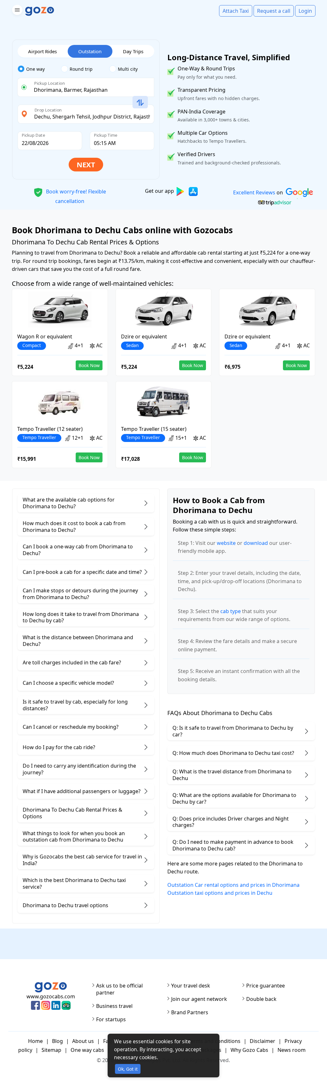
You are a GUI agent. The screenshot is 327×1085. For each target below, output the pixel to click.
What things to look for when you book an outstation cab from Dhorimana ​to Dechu (74, 836)
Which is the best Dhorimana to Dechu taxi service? (74, 883)
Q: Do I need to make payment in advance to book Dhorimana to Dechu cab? (232, 845)
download (256, 542)
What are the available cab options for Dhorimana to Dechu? (69, 503)
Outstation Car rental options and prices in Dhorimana (233, 884)
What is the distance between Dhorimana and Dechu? (78, 640)
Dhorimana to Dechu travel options (65, 905)
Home (35, 1041)
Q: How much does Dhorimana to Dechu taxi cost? (233, 752)
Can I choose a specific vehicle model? (68, 682)
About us (83, 1041)
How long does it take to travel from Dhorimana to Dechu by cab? (81, 617)
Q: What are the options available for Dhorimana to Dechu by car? (234, 798)
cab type (230, 611)
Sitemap (51, 1049)
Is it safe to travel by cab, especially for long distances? (75, 705)
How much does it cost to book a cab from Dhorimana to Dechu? (74, 526)
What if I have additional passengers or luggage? (82, 791)
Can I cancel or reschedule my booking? (70, 726)
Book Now (89, 365)
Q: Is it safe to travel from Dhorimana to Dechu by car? (232, 731)
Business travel (114, 1005)
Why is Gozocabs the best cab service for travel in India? (82, 860)
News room (292, 1049)
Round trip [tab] (81, 69)
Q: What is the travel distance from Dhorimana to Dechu (232, 775)
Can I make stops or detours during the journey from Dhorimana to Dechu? (80, 594)
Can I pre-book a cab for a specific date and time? (82, 571)
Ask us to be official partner (119, 989)
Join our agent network (199, 998)
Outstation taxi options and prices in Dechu (219, 892)
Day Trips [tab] (133, 51)
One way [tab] (35, 69)
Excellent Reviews (254, 192)
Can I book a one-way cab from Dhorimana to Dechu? (78, 550)
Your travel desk (190, 985)
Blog (57, 1041)
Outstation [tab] (90, 51)
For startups (111, 1019)
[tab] (39, 69)
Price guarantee (265, 985)
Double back (261, 998)
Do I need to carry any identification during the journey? (79, 769)
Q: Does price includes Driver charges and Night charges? (230, 822)
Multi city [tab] (128, 69)
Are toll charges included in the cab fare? (72, 662)
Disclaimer (262, 1041)
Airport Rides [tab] (42, 51)
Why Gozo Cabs (249, 1049)
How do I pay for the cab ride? (59, 747)
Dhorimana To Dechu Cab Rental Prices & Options (72, 813)
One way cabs (87, 1049)
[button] (16, 11)
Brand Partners (189, 1012)
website (226, 542)
